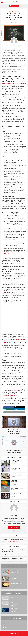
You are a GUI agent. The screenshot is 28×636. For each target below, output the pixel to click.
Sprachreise (17, 390)
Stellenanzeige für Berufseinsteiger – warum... (17, 468)
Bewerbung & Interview (14, 11)
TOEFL (3, 101)
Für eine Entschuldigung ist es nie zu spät (16, 584)
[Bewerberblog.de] (14, 1)
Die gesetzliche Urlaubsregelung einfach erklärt (14, 578)
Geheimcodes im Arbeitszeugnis (15, 571)
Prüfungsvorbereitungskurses (9, 280)
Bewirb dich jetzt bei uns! (13, 541)
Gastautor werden (14, 633)
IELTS (11, 289)
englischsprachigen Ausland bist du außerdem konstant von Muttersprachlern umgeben (14, 341)
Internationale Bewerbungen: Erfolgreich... (17, 487)
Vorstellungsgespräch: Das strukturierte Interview (16, 461)
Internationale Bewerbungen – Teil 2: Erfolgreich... (15, 481)
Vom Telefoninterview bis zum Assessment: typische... (17, 474)
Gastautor (19, 22)
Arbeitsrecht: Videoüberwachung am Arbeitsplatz (16, 604)
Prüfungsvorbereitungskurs (8, 395)
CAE (5, 292)
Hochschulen (7, 253)
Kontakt (4, 622)
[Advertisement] (14, 318)
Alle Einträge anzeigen (14, 527)
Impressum (4, 625)
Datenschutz (5, 627)
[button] (8, 407)
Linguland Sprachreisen (19, 294)
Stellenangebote (14, 5)
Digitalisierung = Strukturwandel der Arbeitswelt (15, 610)
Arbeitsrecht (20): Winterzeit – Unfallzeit (16, 598)
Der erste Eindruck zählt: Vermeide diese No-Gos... (16, 494)
